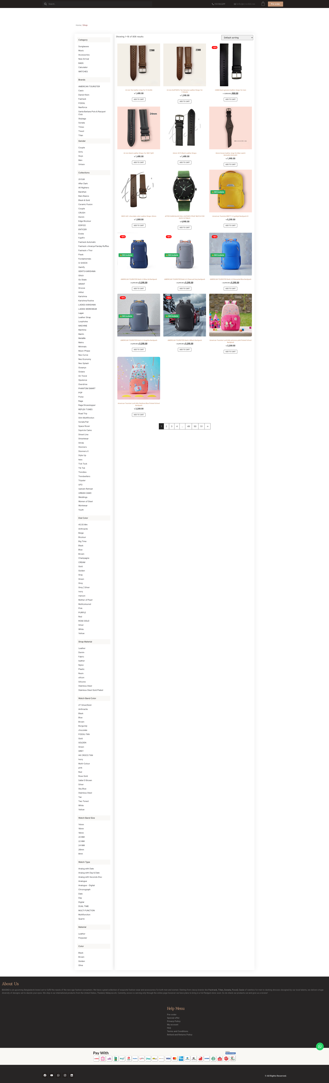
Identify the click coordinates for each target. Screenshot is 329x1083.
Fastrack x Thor (85, 250)
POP (80, 392)
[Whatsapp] (58, 1075)
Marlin (81, 334)
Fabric (81, 656)
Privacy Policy (173, 1021)
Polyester (82, 938)
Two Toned (83, 801)
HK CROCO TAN (85, 755)
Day (80, 898)
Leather (81, 648)
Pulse (81, 397)
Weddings (82, 497)
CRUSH (81, 212)
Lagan (81, 313)
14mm (81, 824)
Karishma (82, 296)
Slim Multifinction (86, 418)
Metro (81, 342)
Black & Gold (84, 200)
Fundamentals (84, 259)
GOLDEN (82, 742)
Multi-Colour (84, 763)
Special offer (173, 1018)
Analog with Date (86, 868)
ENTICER (82, 229)
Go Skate (82, 279)
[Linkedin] (71, 1075)
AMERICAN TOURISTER (89, 86)
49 (188, 426)
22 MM (81, 841)
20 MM (81, 837)
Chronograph (84, 889)
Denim (81, 217)
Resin (81, 673)
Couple (81, 147)
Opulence (82, 380)
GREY (81, 751)
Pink (80, 608)
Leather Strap (84, 317)
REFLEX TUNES (85, 409)
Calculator (83, 67)
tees (80, 459)
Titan (80, 135)
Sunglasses (83, 46)
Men (80, 160)
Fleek (80, 254)
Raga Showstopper (87, 405)
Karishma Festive (86, 300)
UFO (80, 484)
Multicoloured (84, 604)
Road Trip (82, 413)
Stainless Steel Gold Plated (90, 690)
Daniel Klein (83, 95)
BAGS (81, 63)
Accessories (84, 55)
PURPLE (82, 612)
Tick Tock (82, 463)
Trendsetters (84, 476)
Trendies (82, 472)
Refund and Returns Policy (179, 1034)
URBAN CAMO (84, 493)
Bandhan (82, 192)
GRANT (81, 284)
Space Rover (84, 426)
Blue (80, 549)
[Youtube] (51, 1075)
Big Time (82, 541)
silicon (81, 677)
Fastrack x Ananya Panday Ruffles (93, 246)
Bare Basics (83, 196)
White (81, 629)
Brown (81, 554)
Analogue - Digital (86, 885)
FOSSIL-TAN (84, 734)
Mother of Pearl (85, 600)
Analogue (82, 881)
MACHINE (82, 325)
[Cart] (263, 3)
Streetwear (83, 438)
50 (195, 426)
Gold (80, 566)
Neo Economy (84, 359)
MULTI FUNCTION (86, 910)
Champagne (83, 558)
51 (201, 426)
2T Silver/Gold (84, 705)
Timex (81, 127)
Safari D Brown (85, 780)
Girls (80, 152)
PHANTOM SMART (86, 388)
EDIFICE (82, 225)
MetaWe (82, 338)
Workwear (83, 505)
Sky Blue (82, 788)
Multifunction (84, 914)
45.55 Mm (83, 524)
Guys (80, 156)
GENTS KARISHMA (86, 271)
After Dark (83, 183)
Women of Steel (85, 501)
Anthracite (83, 529)
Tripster (82, 480)
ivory (80, 591)
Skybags (82, 118)
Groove (81, 288)
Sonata (81, 123)
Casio (81, 90)
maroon (81, 596)
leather (81, 661)
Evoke (81, 233)
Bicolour (82, 537)
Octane (81, 371)
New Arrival (83, 59)
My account (172, 1024)
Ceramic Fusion (85, 204)
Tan (80, 797)
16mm (81, 828)
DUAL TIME (83, 906)
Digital (81, 902)
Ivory (80, 759)
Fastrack (82, 99)
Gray (80, 575)
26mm (81, 849)
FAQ (169, 1028)
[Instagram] (65, 1075)
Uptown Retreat (85, 489)
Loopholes (83, 321)
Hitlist (81, 292)
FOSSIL (81, 103)
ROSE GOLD (83, 621)
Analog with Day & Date (89, 873)
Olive (80, 965)
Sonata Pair (83, 422)
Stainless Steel (85, 686)
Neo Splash (83, 363)
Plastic (81, 669)
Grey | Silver (84, 587)
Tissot (81, 131)
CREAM (81, 562)
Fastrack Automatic (87, 242)
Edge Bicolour (84, 221)
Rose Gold (83, 776)
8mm (80, 853)
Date (80, 894)
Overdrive (82, 384)
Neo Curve (83, 355)
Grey (80, 583)
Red (80, 616)
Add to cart (139, 99)
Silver (81, 625)
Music (81, 50)
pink (80, 767)
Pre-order (171, 1014)
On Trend (82, 376)
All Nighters (83, 187)
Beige (81, 533)
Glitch (81, 275)
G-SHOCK (83, 263)
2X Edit (81, 179)
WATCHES (83, 71)
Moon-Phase (84, 351)
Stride (81, 443)
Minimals (82, 346)
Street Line (83, 434)
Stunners (82, 447)
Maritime (82, 330)
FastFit (81, 238)
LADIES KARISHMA (87, 305)
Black (80, 545)
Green (81, 579)
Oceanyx (82, 367)
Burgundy (82, 726)
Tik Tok (81, 468)
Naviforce (82, 107)
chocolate (82, 730)
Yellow (81, 633)
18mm (81, 833)
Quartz (81, 919)
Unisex (81, 164)
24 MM (81, 845)
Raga (80, 401)
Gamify (81, 267)
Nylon (81, 665)
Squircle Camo (85, 430)
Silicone (82, 682)
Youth (81, 510)
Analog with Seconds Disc (90, 877)
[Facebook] (45, 1075)
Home (78, 25)
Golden (81, 570)
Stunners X (83, 451)
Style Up (82, 455)
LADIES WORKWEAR (87, 309)
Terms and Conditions (177, 1031)
